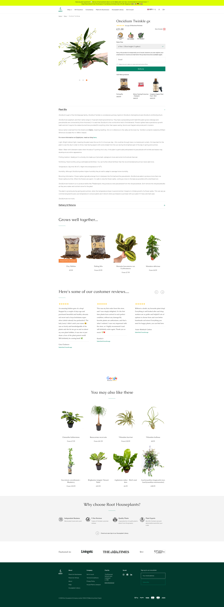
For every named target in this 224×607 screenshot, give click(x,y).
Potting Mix (98, 266)
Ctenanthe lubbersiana (71, 437)
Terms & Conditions (93, 578)
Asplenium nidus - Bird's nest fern (125, 481)
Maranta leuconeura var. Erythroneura (125, 267)
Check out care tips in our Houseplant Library (114, 533)
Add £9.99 (118, 96)
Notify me (141, 69)
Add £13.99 (152, 98)
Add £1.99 (135, 98)
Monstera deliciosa (153, 266)
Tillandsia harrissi (126, 437)
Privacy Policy (91, 581)
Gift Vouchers (79, 9)
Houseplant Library (118, 9)
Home (60, 16)
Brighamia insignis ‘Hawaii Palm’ (98, 481)
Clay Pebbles (71, 266)
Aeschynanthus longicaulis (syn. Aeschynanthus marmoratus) (153, 481)
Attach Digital (97, 598)
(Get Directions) (109, 582)
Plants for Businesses (102, 9)
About (70, 581)
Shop (65, 16)
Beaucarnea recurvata (98, 437)
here (95, 137)
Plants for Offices (74, 578)
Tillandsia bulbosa (153, 437)
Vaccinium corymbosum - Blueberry (71, 481)
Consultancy (89, 9)
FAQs (70, 584)
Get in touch (130, 9)
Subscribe (146, 582)
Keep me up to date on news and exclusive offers (133, 64)
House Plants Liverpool (94, 584)
